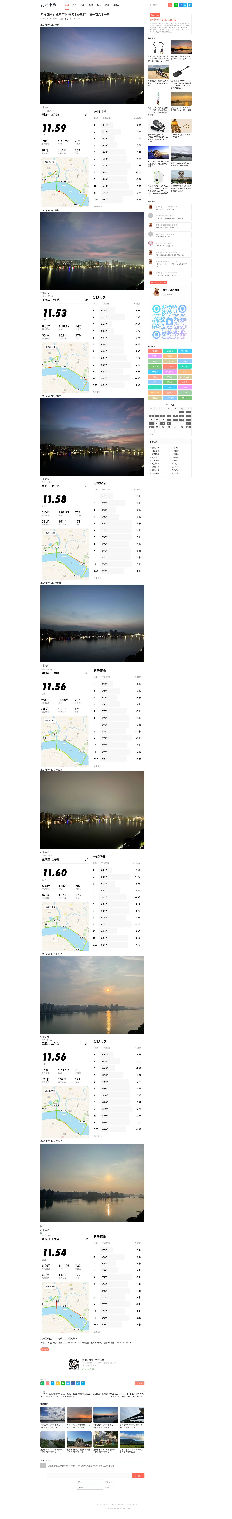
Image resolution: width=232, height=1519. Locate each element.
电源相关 (155, 463)
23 (188, 423)
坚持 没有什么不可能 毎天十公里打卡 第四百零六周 (104, 1450)
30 (188, 427)
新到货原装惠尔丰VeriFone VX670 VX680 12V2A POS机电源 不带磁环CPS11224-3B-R (158, 138)
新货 (75, 4)
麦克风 (184, 382)
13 (169, 420)
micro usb (155, 392)
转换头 (184, 387)
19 (163, 423)
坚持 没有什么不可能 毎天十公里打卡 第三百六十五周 (181, 57)
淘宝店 (135, 1504)
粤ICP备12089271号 (123, 1508)
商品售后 (113, 1504)
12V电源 (170, 366)
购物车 (116, 4)
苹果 (184, 371)
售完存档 (175, 447)
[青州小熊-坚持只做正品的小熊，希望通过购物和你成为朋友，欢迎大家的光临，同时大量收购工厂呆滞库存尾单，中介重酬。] (48, 4)
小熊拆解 (175, 454)
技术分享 (175, 460)
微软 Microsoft (184, 377)
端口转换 (184, 350)
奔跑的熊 (45, 1349)
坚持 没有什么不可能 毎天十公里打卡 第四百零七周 (78, 1450)
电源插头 (169, 392)
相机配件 (175, 463)
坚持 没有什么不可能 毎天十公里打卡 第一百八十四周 (181, 108)
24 (151, 427)
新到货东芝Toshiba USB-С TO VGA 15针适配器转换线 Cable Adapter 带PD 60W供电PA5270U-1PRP (181, 84)
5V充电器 (169, 371)
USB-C (155, 356)
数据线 (155, 398)
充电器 (169, 377)
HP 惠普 (170, 382)
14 (175, 420)
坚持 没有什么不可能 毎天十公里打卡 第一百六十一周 (111, 1342)
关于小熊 (98, 1504)
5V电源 (155, 371)
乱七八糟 (155, 366)
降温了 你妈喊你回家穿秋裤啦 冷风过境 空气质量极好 (181, 164)
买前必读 (105, 1504)
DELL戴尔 (170, 398)
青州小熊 (85, 1342)
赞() (139, 1383)
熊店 (83, 4)
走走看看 (169, 350)
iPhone (184, 398)
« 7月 (152, 434)
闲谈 (67, 4)
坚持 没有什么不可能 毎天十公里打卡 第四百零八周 (51, 1450)
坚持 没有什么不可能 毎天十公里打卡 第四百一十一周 (78, 1426)
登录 (107, 4)
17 (151, 423)
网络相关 (155, 470)
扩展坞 (155, 377)
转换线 (184, 361)
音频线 (155, 382)
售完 (99, 4)
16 (188, 420)
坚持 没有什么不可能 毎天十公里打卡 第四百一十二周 (51, 1426)
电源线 (169, 356)
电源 (155, 361)
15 (182, 420)
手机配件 (155, 460)
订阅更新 (128, 1504)
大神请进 (175, 451)
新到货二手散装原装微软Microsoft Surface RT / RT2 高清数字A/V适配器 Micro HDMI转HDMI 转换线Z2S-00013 (118, 1395)
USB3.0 (170, 361)
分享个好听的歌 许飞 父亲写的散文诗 (180, 135)
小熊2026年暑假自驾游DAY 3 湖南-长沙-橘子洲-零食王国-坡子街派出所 (181, 188)
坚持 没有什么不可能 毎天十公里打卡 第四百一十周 (104, 1426)
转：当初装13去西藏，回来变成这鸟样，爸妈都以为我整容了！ (158, 163)
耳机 (184, 356)
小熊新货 (155, 457)
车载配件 (155, 473)
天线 (155, 387)
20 (169, 423)
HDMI (184, 366)
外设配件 (155, 451)
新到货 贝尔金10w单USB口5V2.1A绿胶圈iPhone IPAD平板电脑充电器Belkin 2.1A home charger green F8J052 (158, 190)
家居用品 (155, 454)
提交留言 (138, 1475)
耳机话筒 (175, 470)
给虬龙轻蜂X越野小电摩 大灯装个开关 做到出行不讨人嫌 (158, 83)
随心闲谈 (68, 18)
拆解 (91, 4)
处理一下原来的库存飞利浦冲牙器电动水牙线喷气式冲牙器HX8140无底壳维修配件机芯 (158, 111)
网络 (169, 387)
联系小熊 (120, 1504)
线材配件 (175, 467)
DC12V (184, 392)
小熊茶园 (175, 457)
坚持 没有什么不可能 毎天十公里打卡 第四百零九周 (131, 1426)
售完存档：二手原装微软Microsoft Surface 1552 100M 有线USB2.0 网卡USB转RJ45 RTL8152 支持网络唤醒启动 (65, 1395)
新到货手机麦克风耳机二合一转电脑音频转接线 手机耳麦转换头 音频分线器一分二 (158, 58)
